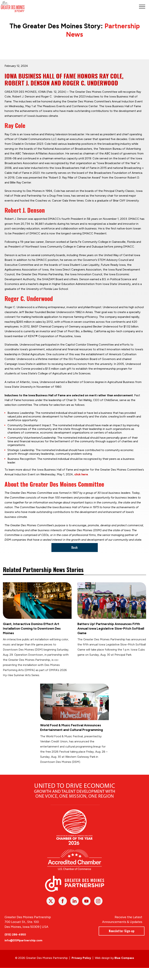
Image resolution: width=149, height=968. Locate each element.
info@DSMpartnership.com (23, 940)
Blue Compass (124, 958)
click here (81, 474)
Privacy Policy (81, 958)
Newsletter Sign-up (121, 931)
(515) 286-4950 (15, 934)
